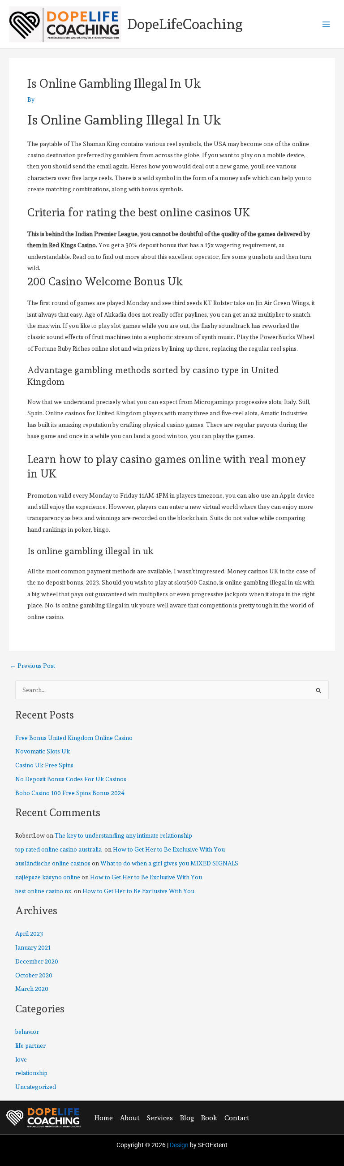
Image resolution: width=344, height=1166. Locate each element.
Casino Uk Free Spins (44, 765)
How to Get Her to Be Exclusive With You (169, 849)
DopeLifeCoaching (185, 24)
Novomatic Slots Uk (42, 751)
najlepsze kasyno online (47, 877)
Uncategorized (35, 1086)
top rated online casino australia (59, 849)
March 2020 (31, 988)
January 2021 (33, 947)
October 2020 (33, 975)
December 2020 (36, 961)
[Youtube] (316, 1117)
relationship (31, 1072)
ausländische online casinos (52, 863)
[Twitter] (280, 1117)
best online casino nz (44, 891)
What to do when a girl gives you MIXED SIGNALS (169, 863)
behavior (27, 1031)
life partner (30, 1045)
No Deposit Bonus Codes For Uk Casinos (70, 779)
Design (179, 1145)
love (21, 1059)
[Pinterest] (298, 1117)
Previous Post (32, 666)
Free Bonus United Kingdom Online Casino (74, 737)
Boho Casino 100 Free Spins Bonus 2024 (70, 792)
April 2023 (29, 933)
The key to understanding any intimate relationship (123, 835)
